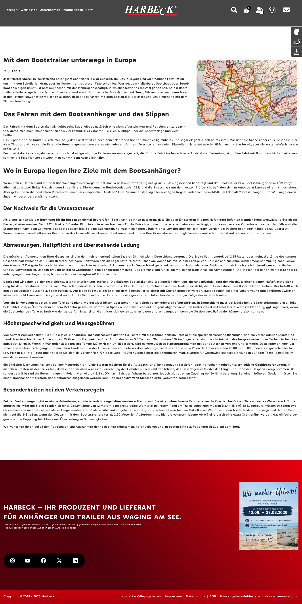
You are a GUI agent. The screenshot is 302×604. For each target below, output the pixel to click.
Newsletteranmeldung (281, 596)
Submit (234, 10)
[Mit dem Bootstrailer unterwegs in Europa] (247, 93)
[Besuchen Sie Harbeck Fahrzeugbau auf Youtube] (27, 560)
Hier (87, 131)
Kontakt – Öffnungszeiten (141, 596)
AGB (212, 596)
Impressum (173, 596)
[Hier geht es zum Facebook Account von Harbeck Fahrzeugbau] (43, 560)
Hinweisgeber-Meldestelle (240, 596)
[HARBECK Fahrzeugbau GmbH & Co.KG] (151, 11)
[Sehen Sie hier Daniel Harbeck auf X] (59, 560)
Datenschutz (195, 596)
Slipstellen (179, 144)
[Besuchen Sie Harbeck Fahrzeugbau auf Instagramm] (12, 560)
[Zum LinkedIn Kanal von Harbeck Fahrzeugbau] (75, 560)
